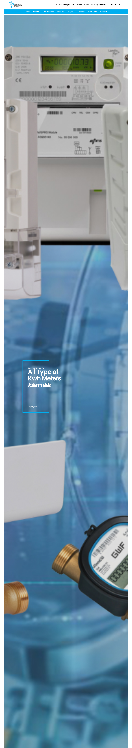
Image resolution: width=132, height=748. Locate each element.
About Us (36, 12)
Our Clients (92, 12)
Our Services (48, 12)
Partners (81, 12)
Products (61, 12)
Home (27, 12)
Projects (71, 12)
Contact (103, 12)
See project (33, 406)
